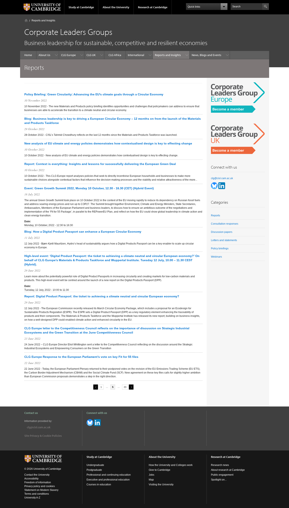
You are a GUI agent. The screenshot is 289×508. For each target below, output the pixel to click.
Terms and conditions (36, 493)
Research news (220, 465)
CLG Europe (68, 55)
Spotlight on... (219, 479)
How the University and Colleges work (171, 465)
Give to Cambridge (159, 469)
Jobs (151, 474)
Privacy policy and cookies (39, 486)
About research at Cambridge (228, 469)
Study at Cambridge (81, 7)
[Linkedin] (221, 185)
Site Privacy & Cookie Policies (43, 436)
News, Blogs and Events (206, 55)
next (131, 387)
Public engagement (222, 474)
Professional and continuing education (109, 474)
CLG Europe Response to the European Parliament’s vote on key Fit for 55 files (81, 356)
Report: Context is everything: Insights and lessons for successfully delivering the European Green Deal (100, 164)
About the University (116, 7)
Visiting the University (161, 484)
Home (26, 20)
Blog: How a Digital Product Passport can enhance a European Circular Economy (82, 231)
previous (95, 387)
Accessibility (31, 478)
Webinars (216, 256)
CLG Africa (115, 55)
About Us (44, 55)
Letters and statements (224, 240)
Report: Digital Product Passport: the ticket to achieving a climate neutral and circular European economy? (101, 296)
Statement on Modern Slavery (41, 490)
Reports (215, 215)
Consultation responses (224, 223)
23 (125, 387)
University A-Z (32, 497)
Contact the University (37, 474)
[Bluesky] (214, 185)
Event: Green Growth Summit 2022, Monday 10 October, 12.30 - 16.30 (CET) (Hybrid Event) (89, 188)
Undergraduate (95, 465)
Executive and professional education (108, 479)
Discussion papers (221, 232)
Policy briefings (219, 248)
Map (151, 479)
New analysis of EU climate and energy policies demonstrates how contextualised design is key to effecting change (108, 143)
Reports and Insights (43, 20)
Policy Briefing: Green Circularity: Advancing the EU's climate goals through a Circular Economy (93, 94)
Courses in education (99, 484)
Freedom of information (37, 482)
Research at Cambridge (152, 7)
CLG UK (91, 55)
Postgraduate (94, 469)
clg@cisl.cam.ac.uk (222, 178)
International (136, 55)
